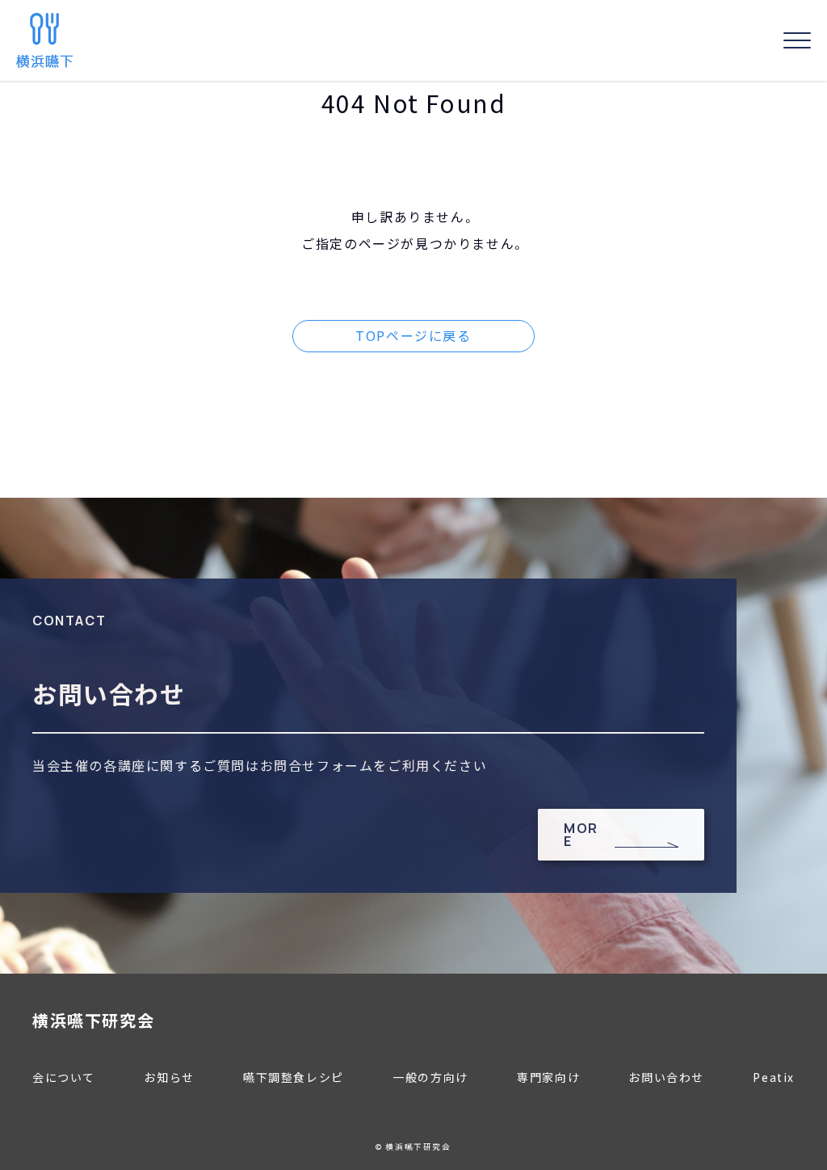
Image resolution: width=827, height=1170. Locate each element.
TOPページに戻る (413, 335)
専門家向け (548, 1077)
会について (63, 1077)
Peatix (774, 1077)
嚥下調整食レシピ (293, 1077)
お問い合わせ (666, 1077)
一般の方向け (430, 1077)
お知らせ (169, 1077)
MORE (581, 834)
